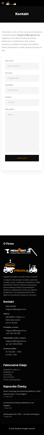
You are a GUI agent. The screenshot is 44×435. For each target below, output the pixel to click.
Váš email (8, 73)
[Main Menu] (3, 3)
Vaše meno (9, 61)
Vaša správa (9, 109)
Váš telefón (9, 85)
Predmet (8, 97)
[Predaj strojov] (11, 3)
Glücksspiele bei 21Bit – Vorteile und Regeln (21, 414)
